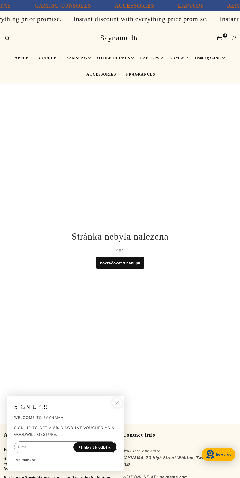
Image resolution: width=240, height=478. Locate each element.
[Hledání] (7, 38)
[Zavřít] (117, 402)
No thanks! (25, 460)
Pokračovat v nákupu (120, 263)
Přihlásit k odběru (95, 447)
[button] (22, 58)
